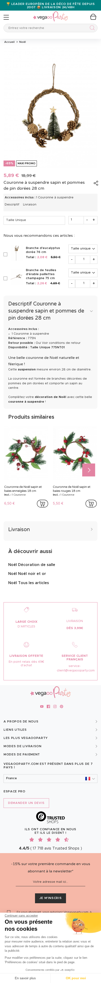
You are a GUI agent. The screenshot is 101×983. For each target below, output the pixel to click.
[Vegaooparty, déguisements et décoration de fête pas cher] (50, 13)
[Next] (88, 470)
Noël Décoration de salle (31, 565)
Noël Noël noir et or (27, 574)
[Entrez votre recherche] (91, 29)
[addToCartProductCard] (42, 504)
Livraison (29, 204)
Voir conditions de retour (61, 343)
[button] (50, 778)
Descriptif (12, 204)
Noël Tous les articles (28, 583)
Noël (22, 41)
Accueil (9, 41)
